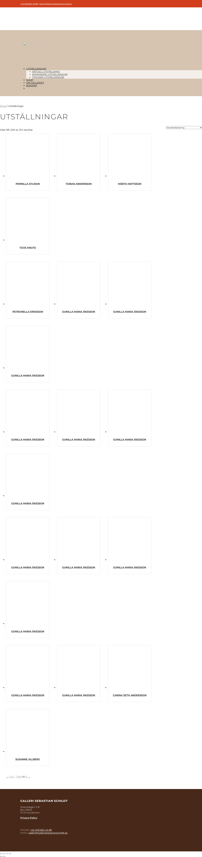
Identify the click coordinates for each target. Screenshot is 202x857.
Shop (29, 80)
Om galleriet (35, 82)
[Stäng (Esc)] (1, 853)
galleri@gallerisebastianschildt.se (55, 4)
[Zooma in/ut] (10, 853)
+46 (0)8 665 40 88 (29, 4)
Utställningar (36, 68)
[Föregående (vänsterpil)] (1, 856)
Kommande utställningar (50, 74)
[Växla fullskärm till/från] (7, 853)
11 (26, 776)
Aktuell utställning (46, 71)
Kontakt (31, 85)
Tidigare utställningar (48, 77)
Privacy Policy (28, 817)
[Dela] (4, 853)
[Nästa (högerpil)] (4, 856)
